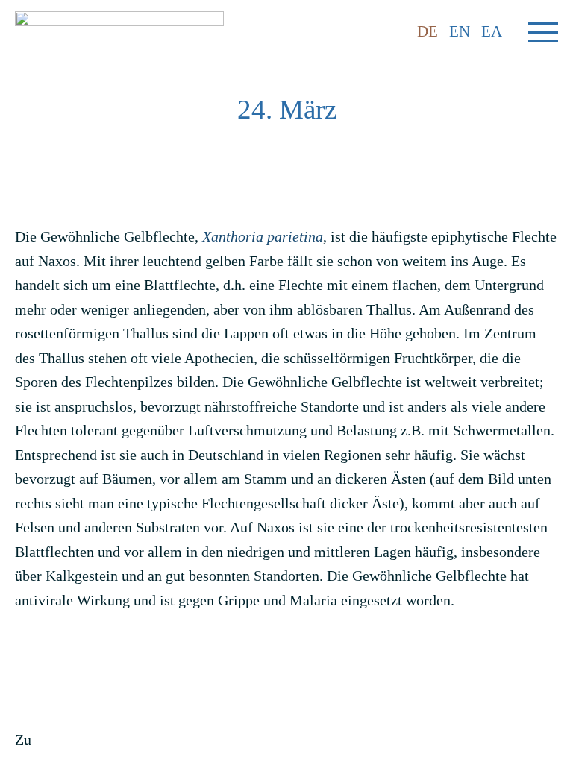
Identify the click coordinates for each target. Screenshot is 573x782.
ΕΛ (491, 31)
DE (427, 31)
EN (459, 31)
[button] (543, 32)
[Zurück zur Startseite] (119, 31)
